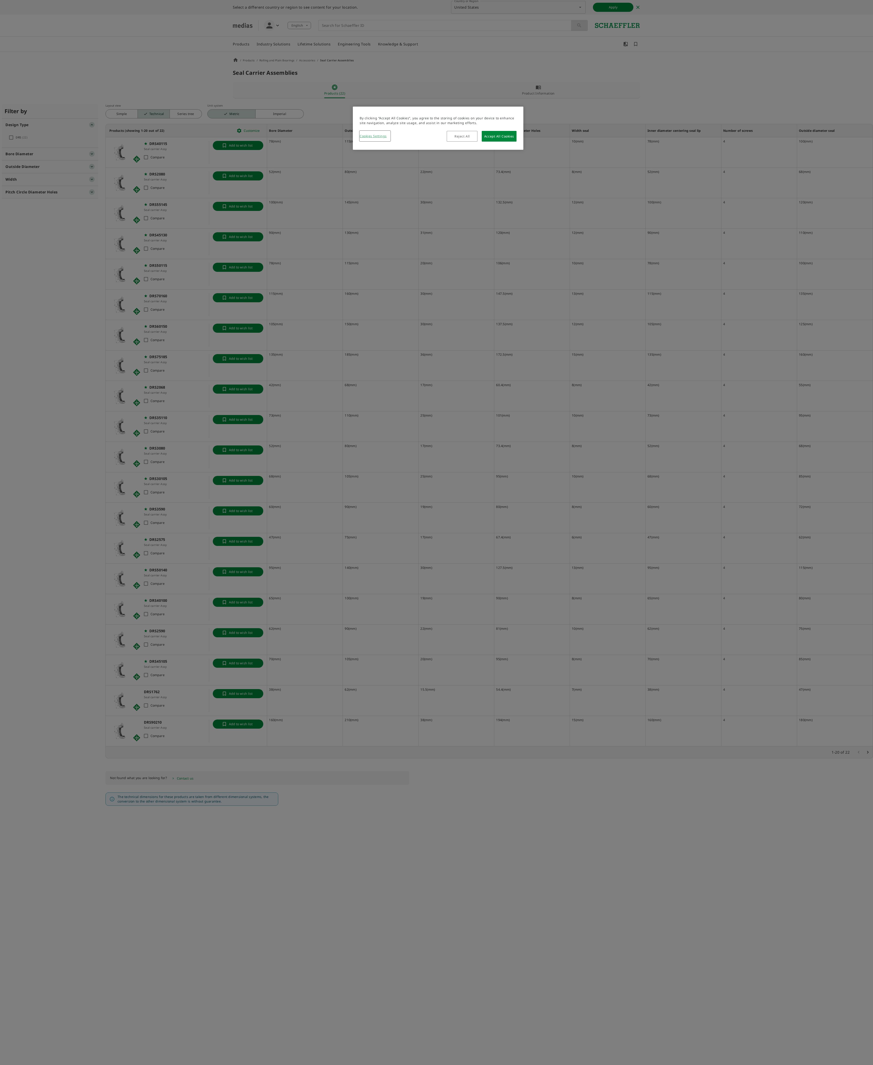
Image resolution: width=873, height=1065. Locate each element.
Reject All (462, 136)
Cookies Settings (373, 136)
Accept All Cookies (499, 136)
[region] (438, 128)
